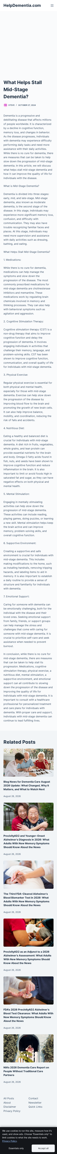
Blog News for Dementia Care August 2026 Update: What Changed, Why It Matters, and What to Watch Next (26, 785)
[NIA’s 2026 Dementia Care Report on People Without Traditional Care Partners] (28, 1048)
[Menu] (52, 5)
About (7, 1102)
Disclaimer (9, 1106)
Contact (33, 1098)
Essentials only (16, 1148)
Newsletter (34, 1102)
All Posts (8, 1098)
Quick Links (35, 1106)
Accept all (43, 1148)
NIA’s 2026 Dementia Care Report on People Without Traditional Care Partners (26, 1071)
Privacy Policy (11, 1111)
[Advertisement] (28, 41)
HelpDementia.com (22, 5)
